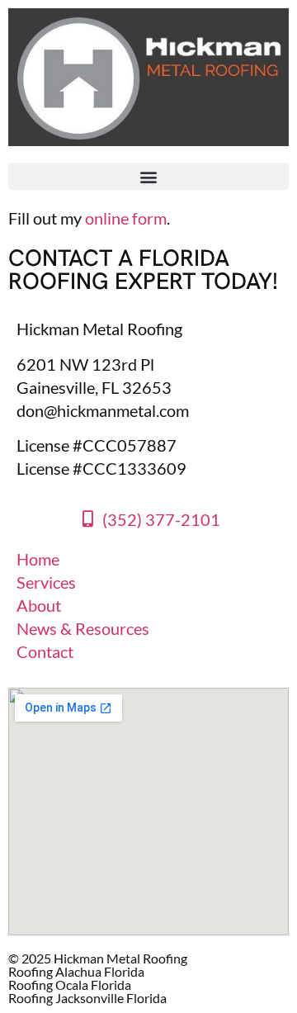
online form (126, 218)
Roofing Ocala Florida (69, 984)
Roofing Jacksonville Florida (87, 998)
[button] (148, 176)
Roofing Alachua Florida (76, 971)
